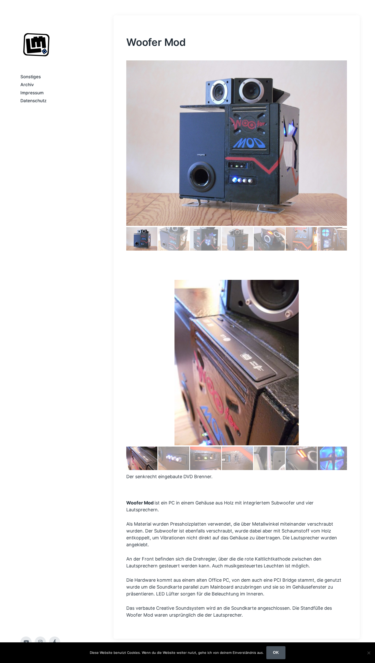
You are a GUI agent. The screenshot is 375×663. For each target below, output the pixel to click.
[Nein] (368, 652)
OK (276, 652)
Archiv (27, 84)
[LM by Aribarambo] (36, 45)
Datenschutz (33, 100)
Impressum (32, 92)
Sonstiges (30, 76)
